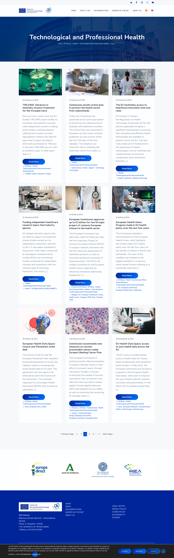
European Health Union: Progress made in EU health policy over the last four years (132, 225)
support (91, 168)
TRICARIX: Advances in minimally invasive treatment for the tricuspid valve (38, 108)
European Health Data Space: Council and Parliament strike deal (38, 346)
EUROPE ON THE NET (74, 512)
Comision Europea (84, 413)
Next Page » (108, 434)
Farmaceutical (92, 408)
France (100, 295)
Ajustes (153, 551)
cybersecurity (77, 168)
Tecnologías (73, 170)
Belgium (75, 295)
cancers (74, 413)
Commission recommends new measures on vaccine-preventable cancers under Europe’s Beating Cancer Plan (85, 348)
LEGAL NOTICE (118, 506)
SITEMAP (116, 517)
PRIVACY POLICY (119, 509)
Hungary (83, 297)
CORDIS (28, 174)
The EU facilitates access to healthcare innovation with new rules (133, 108)
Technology (99, 168)
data (27, 407)
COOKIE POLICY (118, 512)
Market (87, 289)
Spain (71, 300)
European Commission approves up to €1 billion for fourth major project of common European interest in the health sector (87, 224)
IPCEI (89, 297)
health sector (74, 297)
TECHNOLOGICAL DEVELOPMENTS (44, 289)
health (34, 174)
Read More (34, 161)
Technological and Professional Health (94, 43)
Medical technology (140, 178)
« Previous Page (67, 434)
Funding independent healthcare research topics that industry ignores (40, 225)
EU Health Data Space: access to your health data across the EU (132, 346)
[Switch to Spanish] (146, 10)
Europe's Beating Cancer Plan (80, 416)
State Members (97, 289)
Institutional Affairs (76, 289)
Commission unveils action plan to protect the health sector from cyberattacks (86, 108)
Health (75, 43)
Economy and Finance (79, 287)
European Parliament (130, 407)
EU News (67, 43)
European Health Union (124, 290)
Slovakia (99, 297)
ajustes (35, 554)
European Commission (90, 295)
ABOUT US (70, 515)
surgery (48, 174)
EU (80, 295)
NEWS (68, 506)
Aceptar (125, 551)
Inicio (60, 43)
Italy (93, 297)
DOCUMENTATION (73, 509)
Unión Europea (127, 409)
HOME (68, 503)
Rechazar (139, 551)
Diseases (75, 408)
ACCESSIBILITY (118, 515)
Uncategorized (28, 171)
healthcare (128, 178)
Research (41, 174)
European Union (35, 407)
